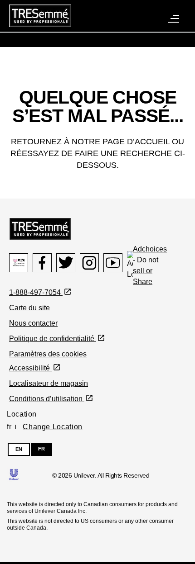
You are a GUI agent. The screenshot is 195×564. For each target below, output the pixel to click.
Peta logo (18, 262)
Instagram (89, 262)
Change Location (53, 427)
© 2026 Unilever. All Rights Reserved (100, 475)
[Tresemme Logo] (40, 228)
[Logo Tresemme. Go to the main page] (40, 15)
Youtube (112, 262)
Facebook (42, 262)
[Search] (126, 7)
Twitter (65, 262)
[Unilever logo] (14, 474)
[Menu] (174, 18)
